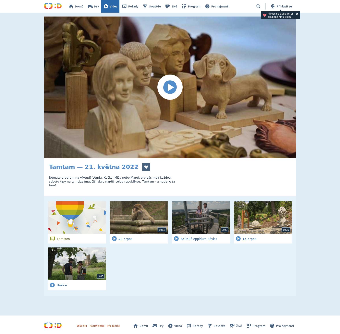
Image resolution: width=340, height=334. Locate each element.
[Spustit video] (170, 87)
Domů (79, 6)
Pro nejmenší (220, 6)
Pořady (133, 6)
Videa (113, 6)
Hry (96, 6)
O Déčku (82, 326)
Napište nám (97, 326)
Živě (174, 6)
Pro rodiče (113, 326)
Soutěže (155, 6)
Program (194, 6)
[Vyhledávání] (258, 6)
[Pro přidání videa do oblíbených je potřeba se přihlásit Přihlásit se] (146, 167)
